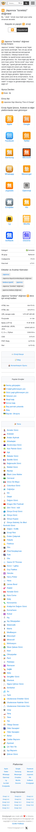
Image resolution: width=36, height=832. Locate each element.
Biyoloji (8, 470)
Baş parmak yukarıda (13, 406)
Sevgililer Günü (11, 676)
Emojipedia (6, 786)
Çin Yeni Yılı (9, 746)
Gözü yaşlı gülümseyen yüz (15, 392)
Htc (26, 207)
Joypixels (9, 190)
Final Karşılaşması (12, 551)
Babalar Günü (10, 456)
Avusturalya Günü (12, 444)
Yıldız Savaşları (11, 732)
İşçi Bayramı (10, 750)
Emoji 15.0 (30, 805)
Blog (18, 360)
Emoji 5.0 (18, 799)
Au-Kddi (6, 783)
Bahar (7, 735)
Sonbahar (9, 687)
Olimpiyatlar (10, 654)
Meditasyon (9, 632)
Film (6, 547)
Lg (9, 223)
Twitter (27, 140)
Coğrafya (8, 489)
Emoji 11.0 (30, 799)
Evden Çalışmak (11, 536)
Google (26, 124)
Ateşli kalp (8, 399)
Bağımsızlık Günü (12, 463)
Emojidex (9, 207)
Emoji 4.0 (6, 799)
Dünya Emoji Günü (12, 511)
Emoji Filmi (9, 532)
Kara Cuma (9, 595)
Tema (18, 424)
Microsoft (27, 157)
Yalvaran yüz (9, 396)
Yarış (7, 713)
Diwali (7, 496)
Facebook (9, 140)
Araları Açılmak (11, 437)
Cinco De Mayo (11, 481)
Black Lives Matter (12, 474)
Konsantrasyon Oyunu (18, 365)
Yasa (7, 717)
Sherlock (8, 680)
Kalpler (8, 587)
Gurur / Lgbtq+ (11, 565)
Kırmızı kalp (9, 403)
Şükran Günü (10, 754)
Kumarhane (9, 610)
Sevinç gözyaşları (11, 385)
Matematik (9, 624)
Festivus (8, 543)
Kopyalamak (22, 29)
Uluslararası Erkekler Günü (16, 698)
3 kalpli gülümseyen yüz (14, 388)
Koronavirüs (10, 602)
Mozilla (27, 223)
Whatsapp (9, 173)
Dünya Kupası (10, 518)
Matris (7, 628)
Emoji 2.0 (18, 796)
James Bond (10, 584)
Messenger (27, 173)
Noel (7, 650)
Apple (9, 124)
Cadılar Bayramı (11, 739)
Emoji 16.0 (18, 808)
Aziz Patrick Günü (12, 448)
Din (6, 492)
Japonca (6, 274)
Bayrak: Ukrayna (11, 413)
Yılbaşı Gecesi (10, 724)
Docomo (26, 240)
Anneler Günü (10, 430)
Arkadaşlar (9, 441)
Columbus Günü (11, 485)
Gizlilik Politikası (18, 823)
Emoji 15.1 (6, 808)
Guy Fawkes (10, 569)
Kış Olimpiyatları (11, 621)
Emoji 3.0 (30, 796)
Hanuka (8, 573)
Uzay (7, 709)
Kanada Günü (10, 591)
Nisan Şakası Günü (13, 647)
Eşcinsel (8, 743)
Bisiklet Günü (10, 467)
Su (6, 691)
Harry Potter (10, 576)
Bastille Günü (10, 459)
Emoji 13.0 (30, 802)
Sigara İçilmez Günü (13, 684)
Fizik (7, 554)
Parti (7, 658)
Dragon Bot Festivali (13, 504)
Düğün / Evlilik (10, 528)
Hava (7, 580)
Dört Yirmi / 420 (11, 507)
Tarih (7, 695)
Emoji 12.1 (18, 802)
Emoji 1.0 (6, 796)
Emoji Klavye (18, 354)
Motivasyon (9, 643)
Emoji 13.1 (6, 805)
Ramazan (9, 665)
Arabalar (8, 433)
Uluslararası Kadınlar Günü (16, 702)
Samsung (9, 157)
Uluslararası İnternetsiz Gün (16, 706)
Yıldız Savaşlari (11, 728)
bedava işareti (8, 282)
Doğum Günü (10, 500)
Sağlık (7, 669)
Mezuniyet (9, 636)
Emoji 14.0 (18, 805)
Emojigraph (30, 783)
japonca (19, 282)
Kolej (7, 599)
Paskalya (8, 661)
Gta (6, 558)
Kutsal (7, 613)
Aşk (6, 452)
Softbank (9, 240)
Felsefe (8, 539)
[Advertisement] (18, 35)
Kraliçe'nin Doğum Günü (15, 606)
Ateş (6, 410)
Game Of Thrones (12, 562)
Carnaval (8, 478)
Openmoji (26, 190)
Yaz (6, 720)
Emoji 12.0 (6, 802)
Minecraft (9, 639)
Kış (6, 617)
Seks (7, 672)
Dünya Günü (10, 515)
